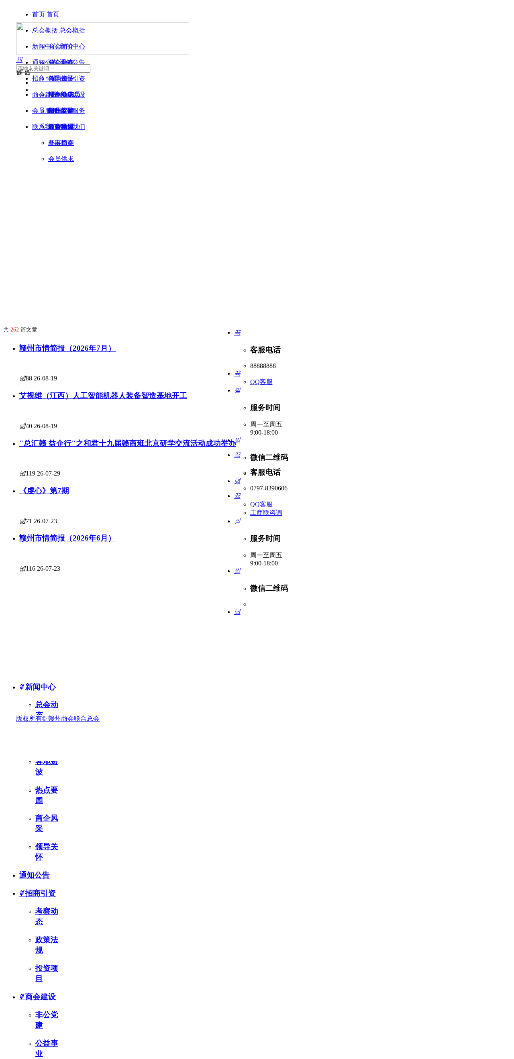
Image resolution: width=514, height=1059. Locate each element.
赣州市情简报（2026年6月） (67, 538)
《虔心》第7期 (44, 490)
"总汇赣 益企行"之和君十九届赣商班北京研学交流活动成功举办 (127, 443)
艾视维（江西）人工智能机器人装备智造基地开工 (103, 395)
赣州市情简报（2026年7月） (67, 348)
